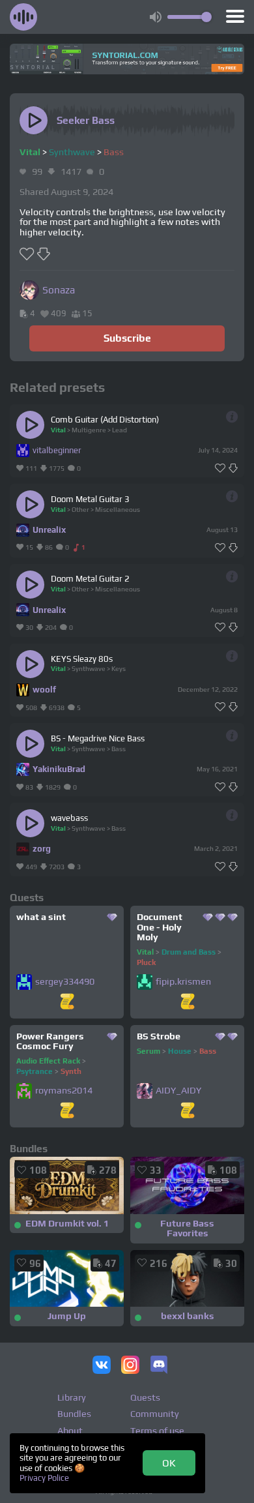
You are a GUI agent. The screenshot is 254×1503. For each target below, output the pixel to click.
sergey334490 (64, 982)
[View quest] (67, 1002)
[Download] (233, 468)
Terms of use (157, 1430)
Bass (114, 152)
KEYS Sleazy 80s (82, 659)
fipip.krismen (183, 982)
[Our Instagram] (130, 1366)
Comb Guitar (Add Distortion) (105, 419)
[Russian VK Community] (101, 1366)
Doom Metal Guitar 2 (90, 579)
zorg (42, 849)
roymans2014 (63, 1090)
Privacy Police (44, 1478)
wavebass (69, 818)
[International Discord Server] (159, 1366)
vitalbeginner (57, 450)
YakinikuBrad (59, 769)
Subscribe (127, 338)
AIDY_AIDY (178, 1090)
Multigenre (89, 430)
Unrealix (49, 530)
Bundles (74, 1413)
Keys (118, 668)
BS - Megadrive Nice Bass (98, 738)
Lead (119, 430)
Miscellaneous (117, 509)
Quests (145, 1397)
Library (71, 1397)
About (70, 1430)
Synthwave (72, 152)
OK (169, 1462)
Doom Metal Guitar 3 (90, 499)
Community (154, 1413)
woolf (44, 689)
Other (80, 509)
